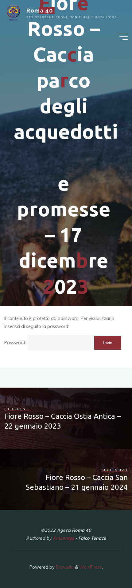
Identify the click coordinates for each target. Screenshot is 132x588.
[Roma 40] (13, 12)
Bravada (64, 567)
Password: (15, 342)
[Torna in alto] (108, 564)
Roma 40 (39, 10)
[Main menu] (122, 37)
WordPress (90, 567)
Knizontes (63, 538)
